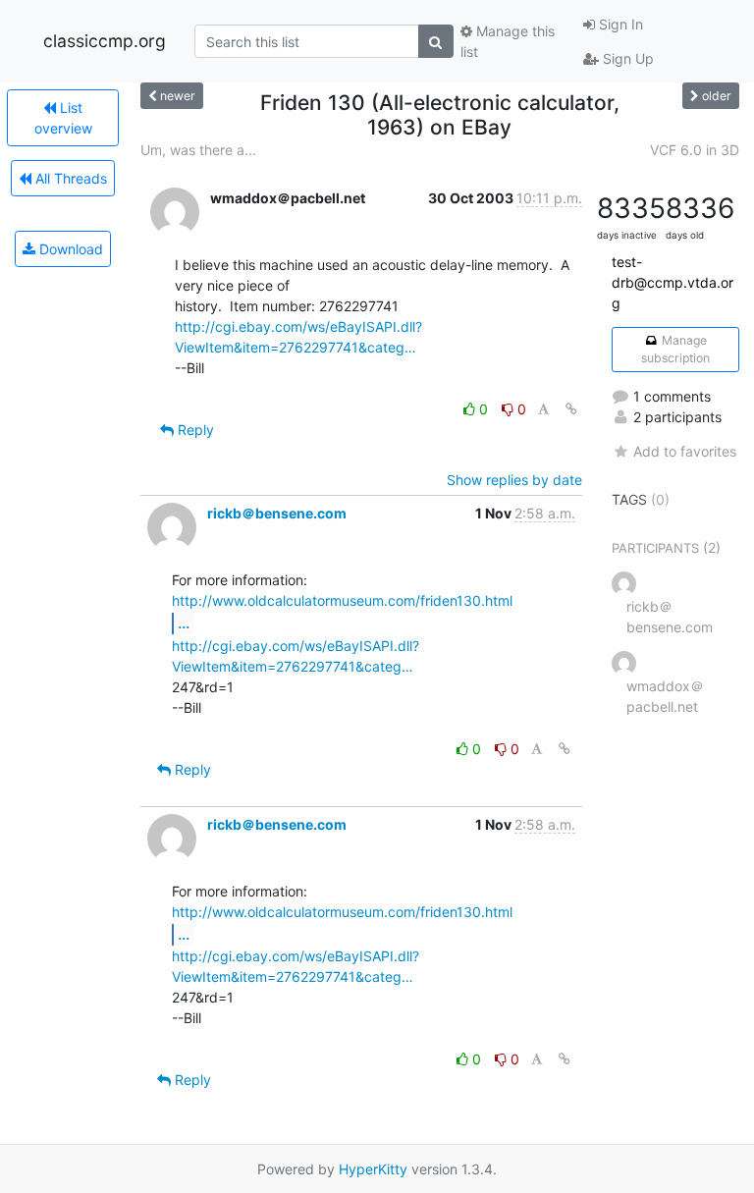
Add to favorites (684, 451)
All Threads (69, 178)
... (183, 622)
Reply (194, 429)
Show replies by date (514, 479)
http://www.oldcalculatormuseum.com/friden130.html (342, 600)
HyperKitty (373, 1169)
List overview (63, 117)
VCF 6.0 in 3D (694, 149)
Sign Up (626, 58)
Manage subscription (675, 349)
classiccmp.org (104, 40)
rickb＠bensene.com (277, 513)
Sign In (619, 24)
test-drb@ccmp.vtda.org (672, 282)
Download (69, 249)
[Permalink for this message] (571, 409)
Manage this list (507, 41)
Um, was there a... (198, 149)
